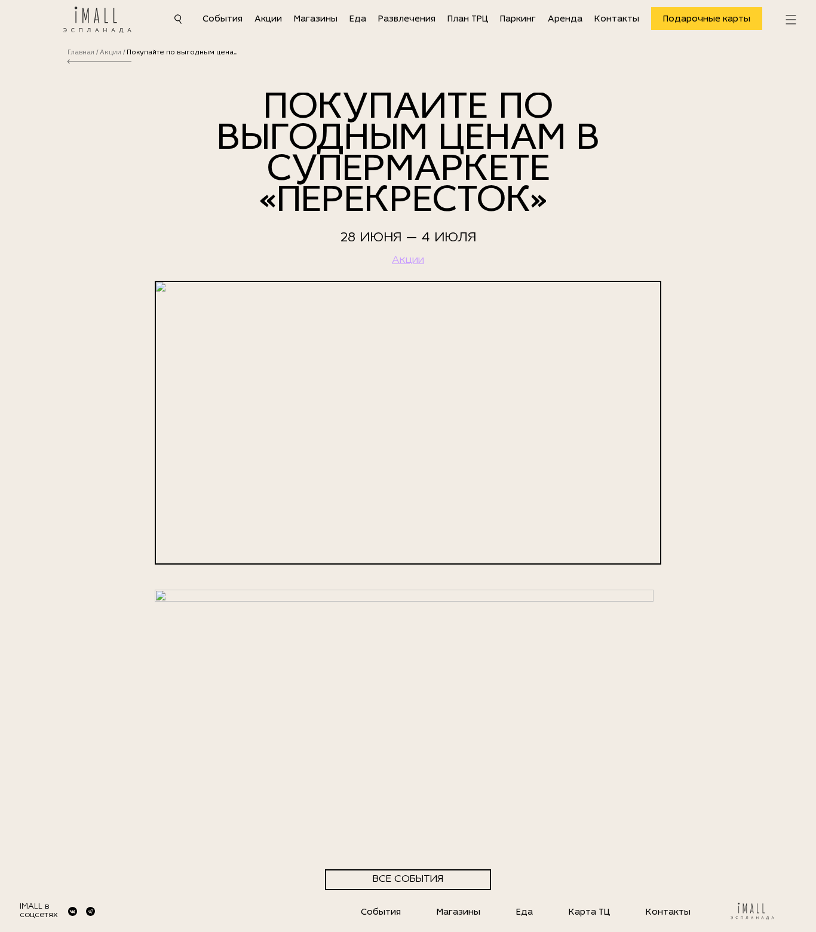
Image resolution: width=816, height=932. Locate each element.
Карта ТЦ (589, 912)
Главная (81, 53)
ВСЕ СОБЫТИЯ (408, 879)
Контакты (616, 19)
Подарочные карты (706, 19)
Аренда (565, 19)
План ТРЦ (467, 19)
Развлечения (406, 19)
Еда (357, 19)
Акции (268, 19)
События (223, 19)
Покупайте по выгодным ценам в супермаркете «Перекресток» (183, 53)
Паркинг (518, 19)
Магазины (316, 19)
